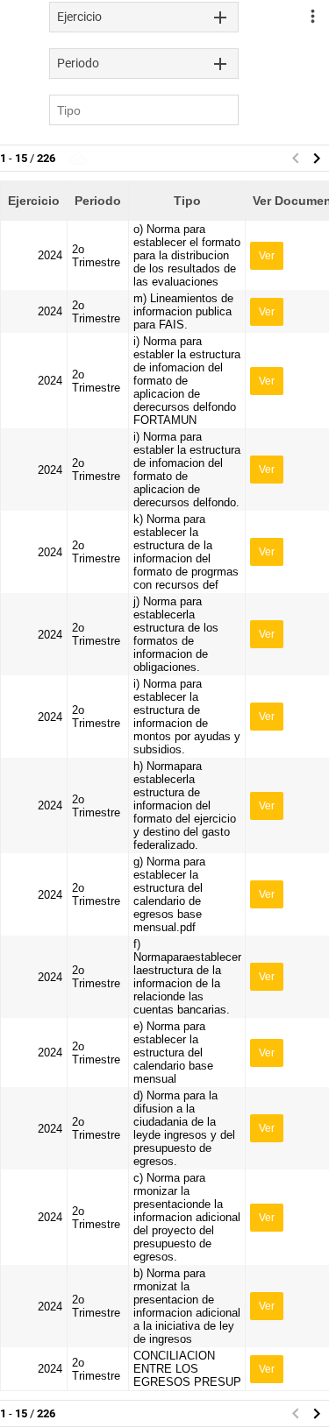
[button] (316, 158)
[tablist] (144, 17)
